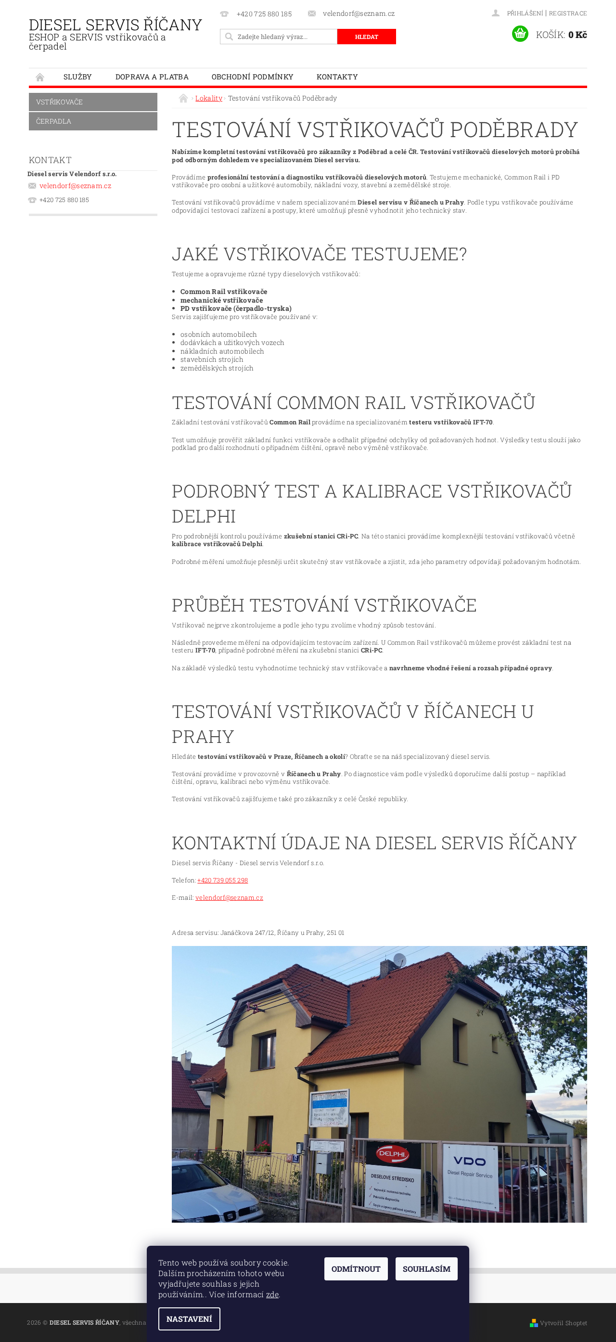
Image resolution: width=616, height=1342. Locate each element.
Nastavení (189, 1319)
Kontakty (337, 76)
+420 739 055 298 (222, 880)
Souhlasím (426, 1269)
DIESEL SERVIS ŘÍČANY (116, 33)
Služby (78, 76)
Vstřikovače (59, 101)
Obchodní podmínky (253, 76)
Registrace (568, 13)
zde (272, 1294)
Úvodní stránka (40, 76)
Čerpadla (54, 121)
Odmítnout (356, 1269)
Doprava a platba (152, 76)
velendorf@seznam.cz (75, 185)
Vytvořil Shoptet (563, 1323)
